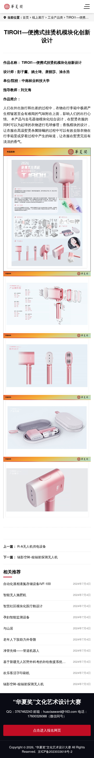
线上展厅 (38, 17)
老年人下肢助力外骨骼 (19, 639)
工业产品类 (55, 17)
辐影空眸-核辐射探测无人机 (37, 557)
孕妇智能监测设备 (16, 617)
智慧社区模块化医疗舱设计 (23, 606)
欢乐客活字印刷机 (16, 673)
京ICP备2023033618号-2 (55, 751)
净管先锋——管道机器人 (21, 650)
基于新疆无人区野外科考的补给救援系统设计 (34, 662)
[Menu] (87, 6)
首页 (26, 17)
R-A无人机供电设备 (31, 546)
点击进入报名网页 (47, 730)
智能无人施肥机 (14, 595)
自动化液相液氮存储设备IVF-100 (27, 584)
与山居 (8, 628)
